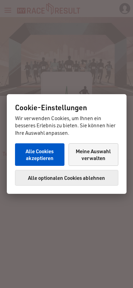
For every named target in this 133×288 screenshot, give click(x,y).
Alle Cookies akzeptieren (40, 154)
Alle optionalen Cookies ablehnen (66, 177)
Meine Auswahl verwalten (93, 154)
